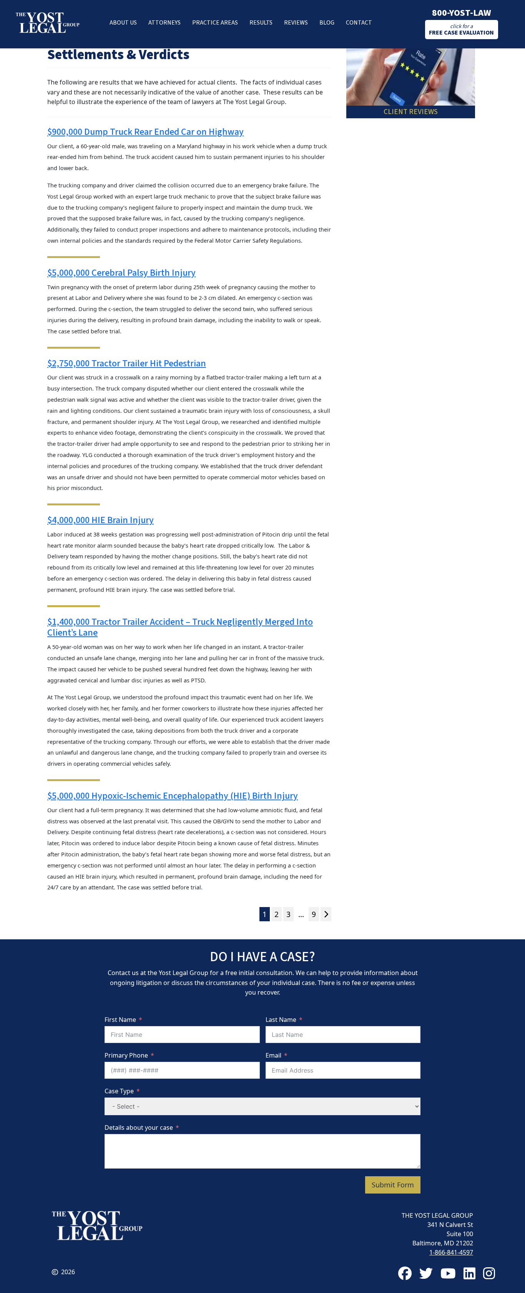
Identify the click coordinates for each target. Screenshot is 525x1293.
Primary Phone (126, 1055)
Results (260, 22)
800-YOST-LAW (461, 13)
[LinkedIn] (469, 1273)
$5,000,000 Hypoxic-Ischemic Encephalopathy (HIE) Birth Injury (172, 796)
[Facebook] (405, 1273)
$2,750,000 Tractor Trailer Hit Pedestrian (126, 363)
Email (273, 1055)
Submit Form (393, 1184)
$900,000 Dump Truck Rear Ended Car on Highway (145, 132)
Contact (359, 22)
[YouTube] (448, 1273)
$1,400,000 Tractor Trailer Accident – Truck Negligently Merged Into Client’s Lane (180, 627)
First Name (120, 1019)
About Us (123, 22)
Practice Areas (215, 22)
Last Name (281, 1019)
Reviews (296, 22)
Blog (326, 22)
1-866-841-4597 (451, 1252)
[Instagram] (489, 1273)
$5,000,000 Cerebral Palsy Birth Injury (121, 273)
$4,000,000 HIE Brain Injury (100, 520)
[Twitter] (426, 1273)
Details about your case (139, 1127)
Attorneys (164, 22)
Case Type (119, 1091)
